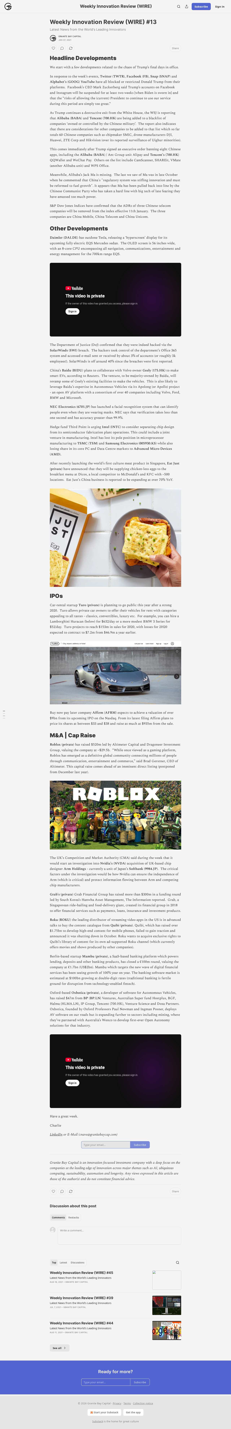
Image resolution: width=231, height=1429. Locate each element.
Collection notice (143, 1403)
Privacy (117, 1403)
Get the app (133, 1412)
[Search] (178, 6)
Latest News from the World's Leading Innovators (80, 1277)
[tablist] (65, 1217)
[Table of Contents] (3, 714)
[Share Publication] (186, 6)
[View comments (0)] (62, 48)
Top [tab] (54, 1262)
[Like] (53, 48)
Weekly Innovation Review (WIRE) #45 (81, 1273)
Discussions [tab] (77, 1262)
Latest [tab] (63, 1262)
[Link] (45, 58)
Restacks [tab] (73, 1217)
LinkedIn (56, 1134)
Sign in (220, 6)
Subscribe (201, 6)
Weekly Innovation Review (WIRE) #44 (81, 1323)
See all (57, 1348)
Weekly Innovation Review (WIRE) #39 (81, 1298)
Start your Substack (106, 1412)
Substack (97, 1421)
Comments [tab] (58, 1217)
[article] (115, 1280)
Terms (127, 1403)
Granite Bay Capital (69, 36)
